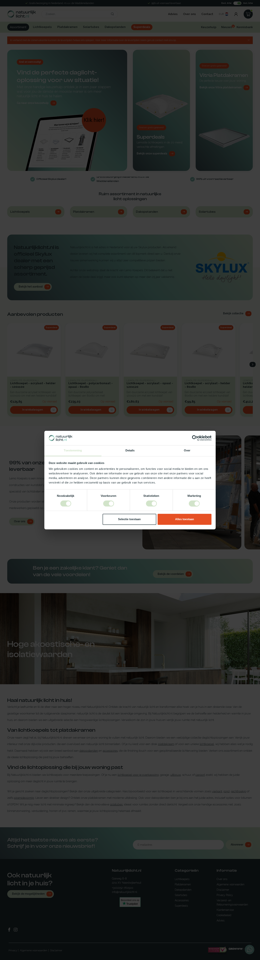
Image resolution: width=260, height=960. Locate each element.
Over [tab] (187, 450)
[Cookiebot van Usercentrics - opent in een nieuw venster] (194, 438)
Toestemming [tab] (73, 450)
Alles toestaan (184, 519)
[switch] (108, 503)
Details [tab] (130, 450)
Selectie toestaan (129, 519)
